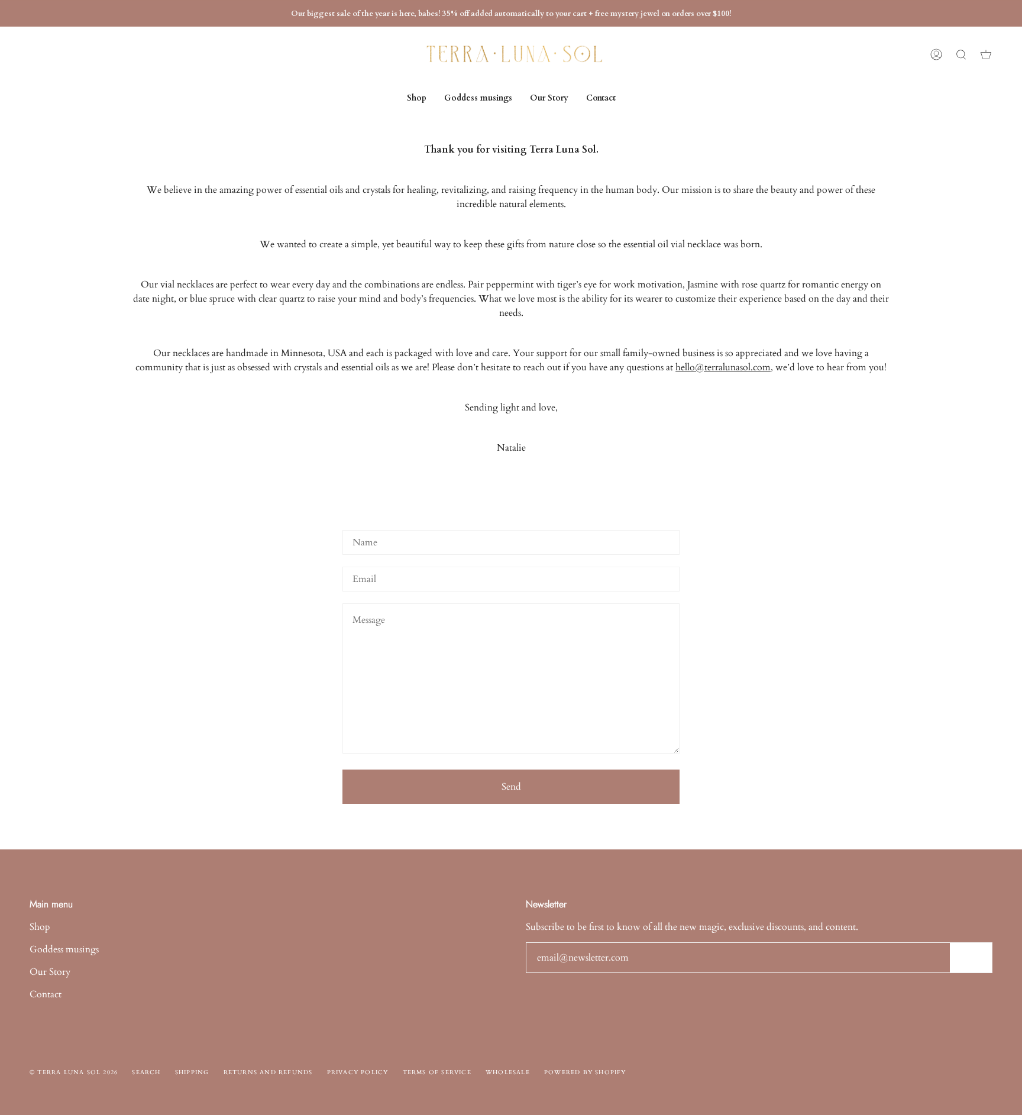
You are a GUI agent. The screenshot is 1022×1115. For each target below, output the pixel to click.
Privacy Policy (358, 1072)
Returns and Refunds (268, 1072)
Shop (40, 926)
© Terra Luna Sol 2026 (74, 1072)
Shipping (192, 1072)
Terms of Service (437, 1072)
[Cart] (986, 55)
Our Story (50, 971)
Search (146, 1072)
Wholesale (508, 1072)
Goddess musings (64, 949)
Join (970, 957)
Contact (46, 994)
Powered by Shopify (585, 1072)
